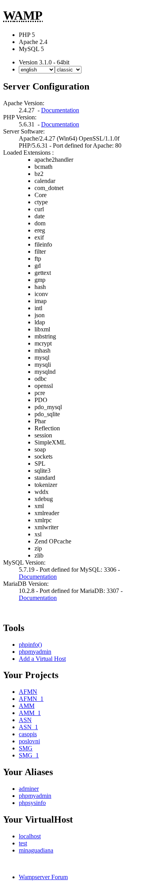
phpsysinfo (32, 802)
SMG (26, 748)
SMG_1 (29, 755)
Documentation (60, 110)
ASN (25, 720)
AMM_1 (30, 713)
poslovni (29, 741)
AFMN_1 (31, 698)
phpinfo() (30, 644)
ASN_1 (28, 727)
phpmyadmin (35, 651)
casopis (28, 734)
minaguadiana (36, 850)
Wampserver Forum (43, 877)
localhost (30, 836)
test (23, 843)
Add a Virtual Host (42, 658)
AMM (26, 705)
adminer (29, 788)
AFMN (28, 691)
